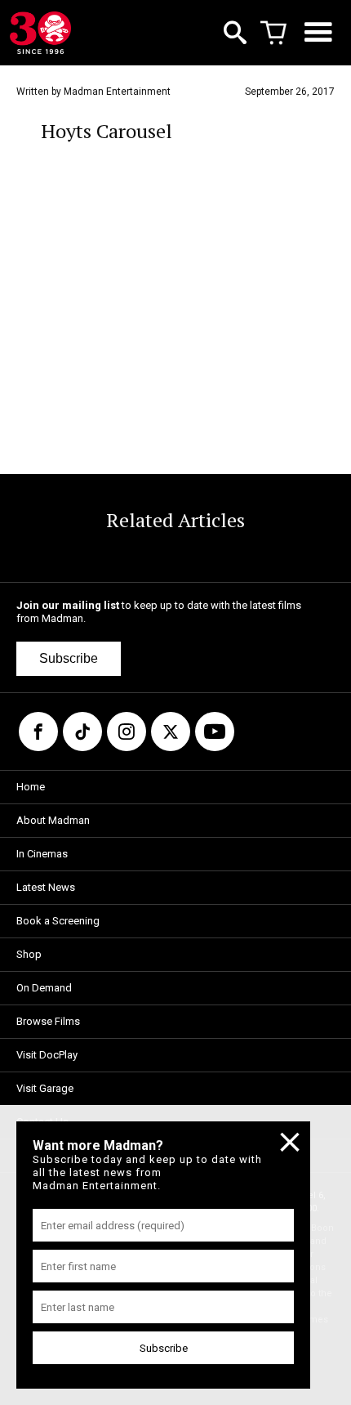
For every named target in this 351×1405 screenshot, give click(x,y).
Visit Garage (44, 1088)
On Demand (44, 988)
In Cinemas (42, 854)
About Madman (53, 820)
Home (30, 787)
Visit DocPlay (47, 1055)
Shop (29, 954)
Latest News (45, 887)
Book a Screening (58, 921)
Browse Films (48, 1021)
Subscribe (68, 658)
